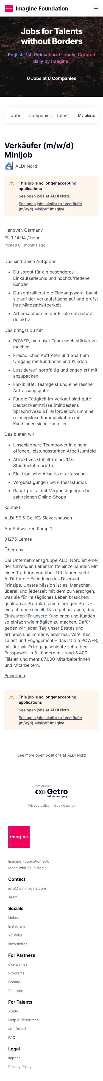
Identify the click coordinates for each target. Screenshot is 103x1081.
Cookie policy (64, 805)
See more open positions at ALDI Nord (51, 755)
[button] (8, 8)
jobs (16, 115)
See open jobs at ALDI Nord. (44, 196)
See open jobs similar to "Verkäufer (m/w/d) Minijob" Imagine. (50, 206)
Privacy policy (39, 805)
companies (40, 115)
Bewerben (14, 675)
